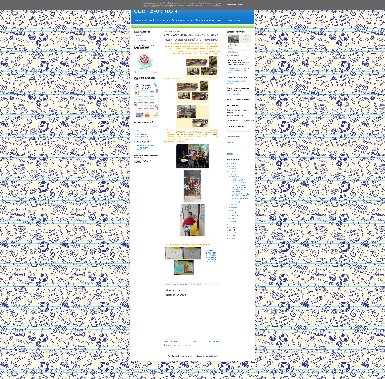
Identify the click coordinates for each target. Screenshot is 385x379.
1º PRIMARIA (211, 251)
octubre (234, 205)
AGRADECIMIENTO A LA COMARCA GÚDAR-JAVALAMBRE (239, 189)
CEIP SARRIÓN (155, 10)
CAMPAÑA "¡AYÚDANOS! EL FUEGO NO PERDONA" (240, 195)
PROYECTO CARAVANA (238, 185)
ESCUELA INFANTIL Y (141, 135)
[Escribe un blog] (194, 284)
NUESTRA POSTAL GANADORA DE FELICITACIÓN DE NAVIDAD (241, 180)
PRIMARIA (139, 38)
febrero (234, 218)
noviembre (234, 202)
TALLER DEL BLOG (142, 40)
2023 (231, 172)
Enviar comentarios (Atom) (182, 345)
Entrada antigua (215, 341)
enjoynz (194, 356)
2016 (231, 238)
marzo (233, 216)
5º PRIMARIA (211, 259)
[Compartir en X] (196, 284)
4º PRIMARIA (211, 257)
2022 (231, 174)
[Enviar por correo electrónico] (192, 284)
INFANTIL (139, 36)
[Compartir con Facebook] (198, 284)
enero (233, 221)
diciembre (234, 177)
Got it (240, 5)
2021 (231, 224)
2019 (231, 230)
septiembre (235, 207)
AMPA (136, 131)
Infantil (144, 26)
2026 (231, 163)
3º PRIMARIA (211, 255)
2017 (231, 235)
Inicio (194, 341)
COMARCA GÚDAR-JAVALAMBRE (142, 149)
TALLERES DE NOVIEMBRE (240, 198)
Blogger (214, 356)
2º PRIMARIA (211, 253)
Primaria (135, 26)
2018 (231, 233)
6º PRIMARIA (210, 262)
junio (233, 210)
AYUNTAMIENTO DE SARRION (146, 146)
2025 (231, 166)
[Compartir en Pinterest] (200, 284)
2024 (231, 169)
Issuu (236, 121)
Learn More (231, 5)
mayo (233, 213)
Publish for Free (248, 121)
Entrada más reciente (171, 341)
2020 (231, 227)
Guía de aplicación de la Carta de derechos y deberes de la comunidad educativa (238, 70)
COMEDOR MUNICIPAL (141, 137)
